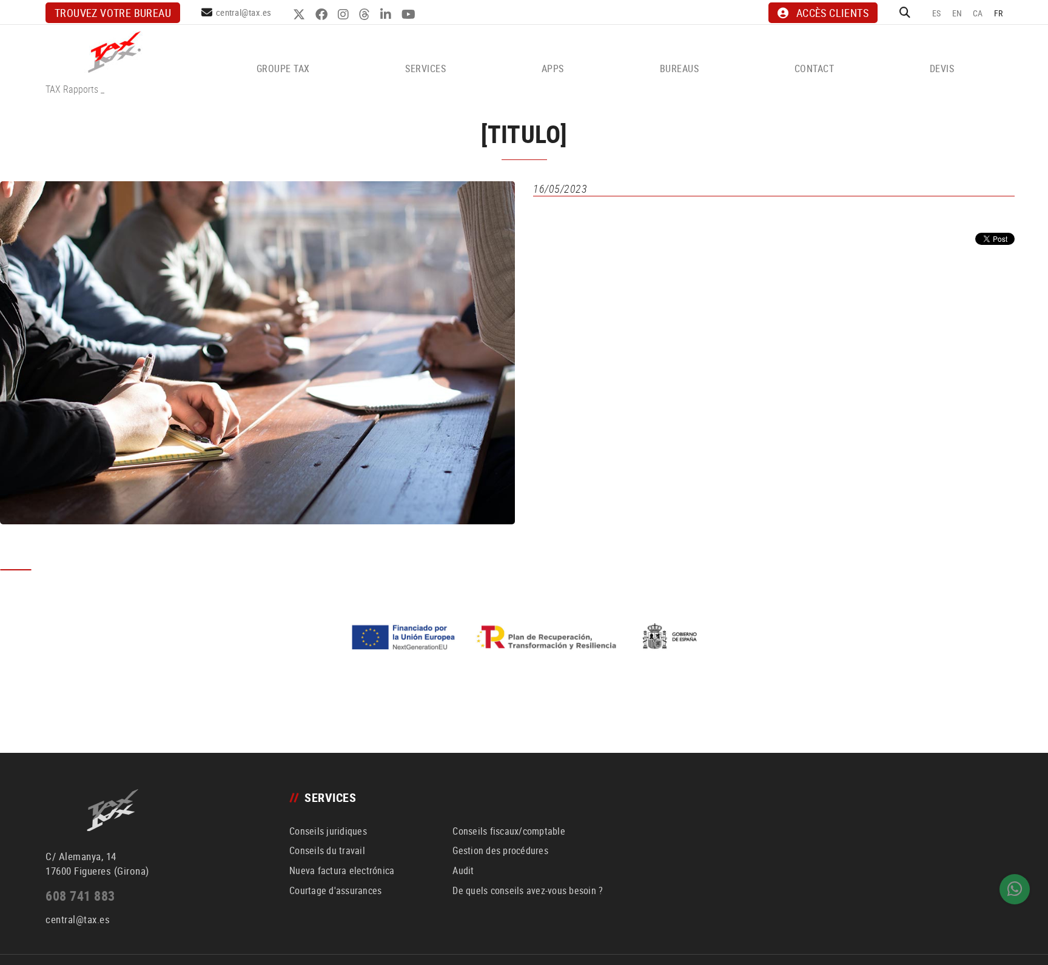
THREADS (366, 14)
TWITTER (300, 14)
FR (998, 13)
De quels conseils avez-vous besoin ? (527, 890)
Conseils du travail (327, 850)
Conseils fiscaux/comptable (508, 831)
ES (936, 13)
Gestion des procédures (500, 850)
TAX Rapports (71, 89)
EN (957, 13)
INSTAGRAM (345, 14)
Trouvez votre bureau (113, 12)
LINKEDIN (387, 14)
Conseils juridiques (328, 831)
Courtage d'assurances (335, 890)
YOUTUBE (409, 14)
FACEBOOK (323, 14)
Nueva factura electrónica (341, 870)
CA (978, 13)
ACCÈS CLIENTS (832, 12)
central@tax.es (244, 12)
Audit (463, 870)
